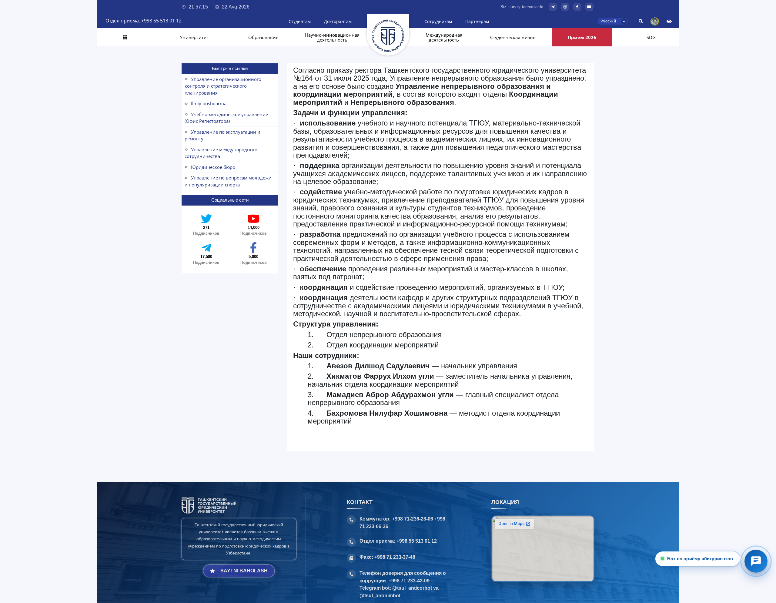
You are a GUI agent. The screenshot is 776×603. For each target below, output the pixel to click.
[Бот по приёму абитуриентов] (756, 561)
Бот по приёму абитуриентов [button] (701, 558)
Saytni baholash (244, 570)
